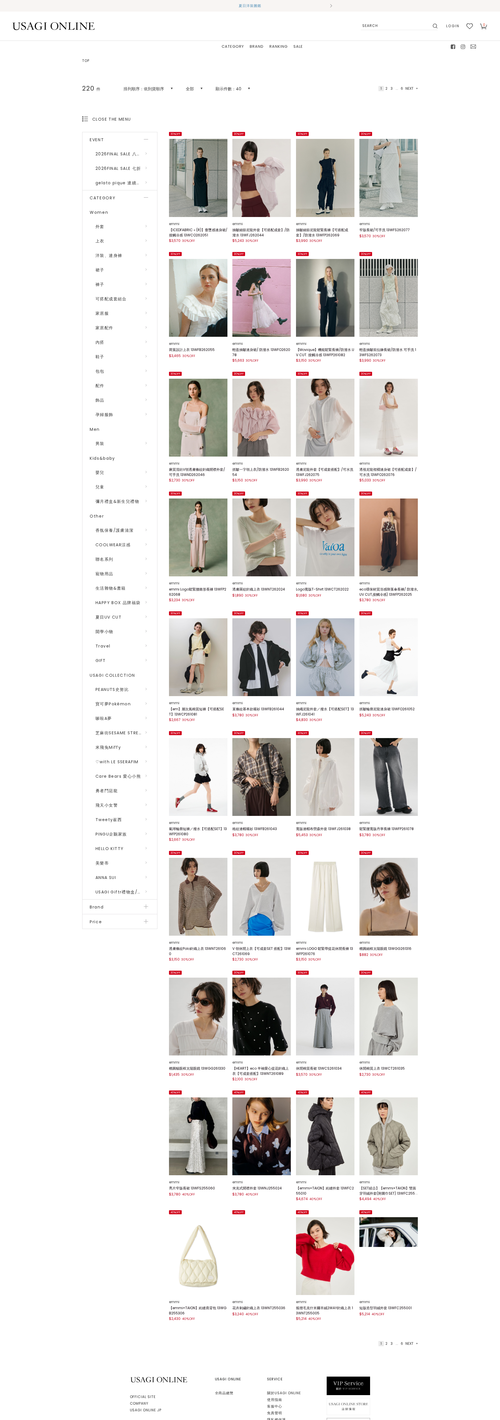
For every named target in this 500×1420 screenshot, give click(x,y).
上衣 (99, 241)
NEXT (409, 88)
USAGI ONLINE (159, 1380)
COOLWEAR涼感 (112, 545)
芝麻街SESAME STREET (119, 733)
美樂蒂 (102, 863)
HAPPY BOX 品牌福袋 (118, 603)
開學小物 (104, 631)
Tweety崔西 (108, 820)
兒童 (99, 487)
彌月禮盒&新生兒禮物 (117, 501)
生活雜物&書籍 (110, 588)
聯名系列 (104, 559)
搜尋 (435, 26)
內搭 (99, 342)
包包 (99, 371)
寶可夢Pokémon (113, 704)
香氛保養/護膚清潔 (114, 530)
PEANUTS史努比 (112, 689)
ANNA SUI (105, 877)
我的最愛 (469, 26)
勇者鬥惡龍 (106, 791)
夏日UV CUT (108, 617)
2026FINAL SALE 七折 (118, 168)
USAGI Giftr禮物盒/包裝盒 (123, 892)
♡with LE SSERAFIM (117, 762)
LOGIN (452, 25)
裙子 (99, 270)
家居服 (102, 313)
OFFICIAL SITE (143, 1396)
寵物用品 (104, 574)
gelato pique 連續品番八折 (124, 183)
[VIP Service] (348, 1385)
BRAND (257, 46)
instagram (463, 46)
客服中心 (274, 1406)
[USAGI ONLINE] (53, 26)
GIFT (100, 660)
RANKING (278, 46)
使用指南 (274, 1399)
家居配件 (104, 328)
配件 (99, 386)
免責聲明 (274, 1412)
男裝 (99, 443)
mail (473, 46)
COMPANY (139, 1403)
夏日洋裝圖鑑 (250, 5)
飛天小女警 (106, 805)
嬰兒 (99, 472)
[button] (169, 6)
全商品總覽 (224, 1392)
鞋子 (99, 357)
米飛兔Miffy (108, 747)
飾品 (99, 400)
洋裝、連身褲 (108, 255)
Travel (102, 646)
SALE (298, 46)
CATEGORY (233, 46)
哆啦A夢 (103, 718)
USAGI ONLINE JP (145, 1410)
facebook (453, 46)
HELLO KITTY (109, 848)
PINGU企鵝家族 (111, 834)
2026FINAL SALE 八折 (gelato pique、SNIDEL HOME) (126, 154)
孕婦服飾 (104, 414)
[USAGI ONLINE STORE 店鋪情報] (348, 1406)
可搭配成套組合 (111, 299)
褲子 (99, 284)
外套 (99, 226)
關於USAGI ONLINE (284, 1392)
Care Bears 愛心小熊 (118, 776)
